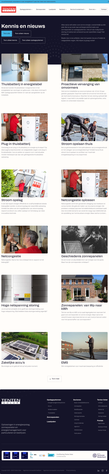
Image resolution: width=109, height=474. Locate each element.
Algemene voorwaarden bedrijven (32, 470)
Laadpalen (52, 9)
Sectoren (77, 400)
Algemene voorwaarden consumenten (53, 470)
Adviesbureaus (78, 430)
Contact (100, 402)
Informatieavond (102, 406)
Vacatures (101, 413)
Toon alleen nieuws (22, 33)
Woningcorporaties (79, 416)
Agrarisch (77, 426)
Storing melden (102, 416)
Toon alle (6, 33)
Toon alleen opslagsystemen (32, 40)
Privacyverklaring (71, 470)
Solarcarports (78, 413)
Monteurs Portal (102, 427)
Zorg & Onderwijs (79, 423)
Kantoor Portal (102, 430)
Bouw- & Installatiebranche (81, 402)
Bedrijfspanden (78, 409)
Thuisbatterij (51, 413)
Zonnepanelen (40, 9)
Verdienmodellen (52, 409)
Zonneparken (77, 406)
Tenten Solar (102, 400)
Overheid (76, 419)
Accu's (50, 406)
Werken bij (101, 409)
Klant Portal (101, 423)
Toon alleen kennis (10, 40)
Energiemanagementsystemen (56, 402)
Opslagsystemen (54, 400)
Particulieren (77, 433)
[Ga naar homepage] (17, 401)
